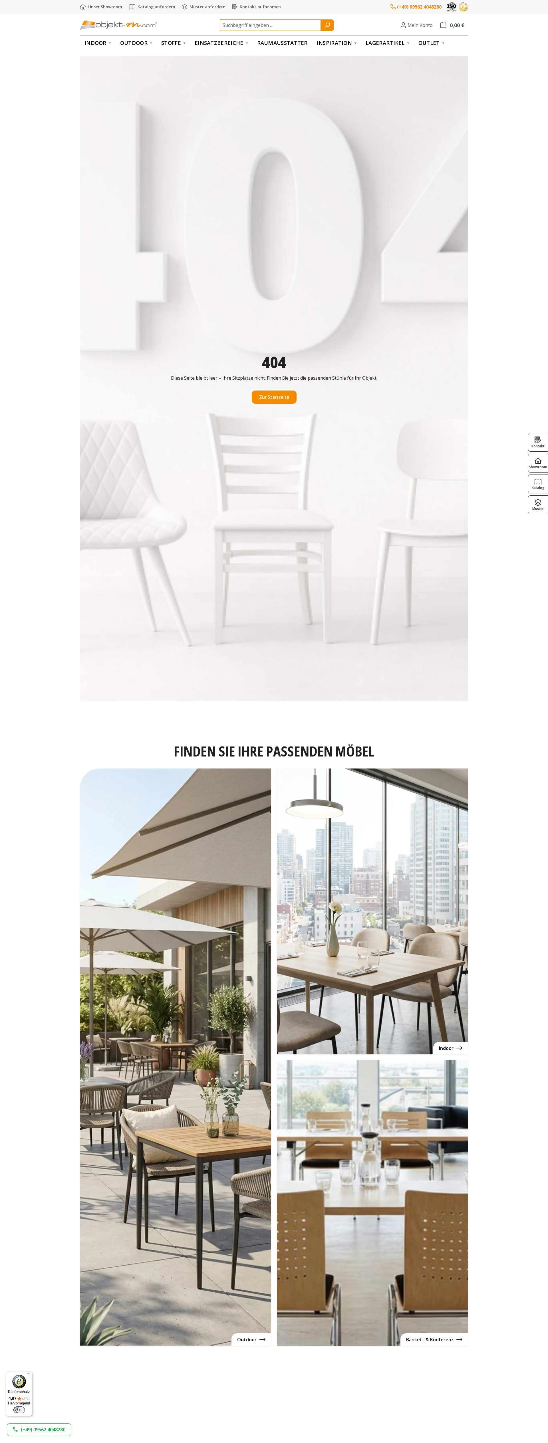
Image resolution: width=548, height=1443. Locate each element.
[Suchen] (327, 25)
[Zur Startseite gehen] (118, 25)
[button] (39, 1429)
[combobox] (270, 25)
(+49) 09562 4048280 (419, 7)
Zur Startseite (274, 397)
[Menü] (28, 1375)
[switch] (19, 1409)
